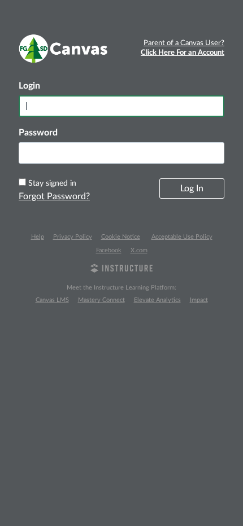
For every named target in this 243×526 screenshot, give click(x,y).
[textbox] (121, 153)
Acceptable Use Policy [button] (181, 237)
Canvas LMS (52, 300)
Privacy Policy (72, 237)
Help (37, 237)
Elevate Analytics (157, 300)
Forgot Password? (54, 196)
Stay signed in (52, 183)
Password (38, 132)
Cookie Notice (120, 237)
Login (29, 85)
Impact (199, 300)
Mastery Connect (101, 300)
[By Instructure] (121, 270)
